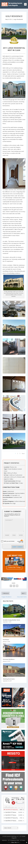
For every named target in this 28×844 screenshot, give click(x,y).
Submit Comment (17, 547)
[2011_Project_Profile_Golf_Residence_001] (14, 335)
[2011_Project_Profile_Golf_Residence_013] (14, 430)
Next (23, 453)
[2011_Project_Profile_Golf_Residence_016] (14, 373)
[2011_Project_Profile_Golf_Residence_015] (14, 392)
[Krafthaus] (14, 630)
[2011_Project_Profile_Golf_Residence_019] (14, 316)
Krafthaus (6, 639)
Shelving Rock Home (9, 679)
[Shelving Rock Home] (14, 670)
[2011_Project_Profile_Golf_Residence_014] (14, 411)
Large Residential (18, 19)
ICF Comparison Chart (13, 840)
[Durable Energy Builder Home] (14, 611)
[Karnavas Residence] (14, 650)
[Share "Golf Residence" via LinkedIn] (14, 585)
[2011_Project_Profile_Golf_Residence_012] (14, 448)
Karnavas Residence (8, 659)
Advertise (4, 840)
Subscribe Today (14, 567)
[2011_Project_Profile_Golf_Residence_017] (14, 354)
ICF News (22, 840)
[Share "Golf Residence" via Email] (17, 585)
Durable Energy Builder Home (11, 620)
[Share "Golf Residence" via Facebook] (10, 585)
